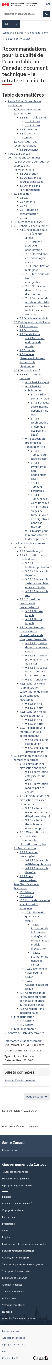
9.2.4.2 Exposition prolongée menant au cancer (36, 659)
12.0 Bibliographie (25, 1029)
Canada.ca (8, 32)
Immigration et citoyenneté (17, 1203)
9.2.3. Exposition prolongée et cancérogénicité (29, 603)
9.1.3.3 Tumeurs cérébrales (37, 487)
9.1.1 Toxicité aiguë (37, 382)
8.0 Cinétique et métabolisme (32, 322)
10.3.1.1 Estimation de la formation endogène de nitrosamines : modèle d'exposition (40, 936)
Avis (4, 1351)
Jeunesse (7, 1311)
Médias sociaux (10, 1331)
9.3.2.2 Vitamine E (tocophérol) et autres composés (36, 824)
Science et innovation (13, 1291)
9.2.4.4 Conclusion (36, 679)
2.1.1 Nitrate (32, 121)
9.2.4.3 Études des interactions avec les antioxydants (36, 671)
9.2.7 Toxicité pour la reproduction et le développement (32, 731)
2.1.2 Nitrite (32, 125)
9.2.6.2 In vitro (34, 723)
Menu (12, 24)
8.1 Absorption (28, 326)
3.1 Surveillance (29, 149)
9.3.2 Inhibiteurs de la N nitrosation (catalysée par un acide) (34, 800)
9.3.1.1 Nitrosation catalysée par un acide (36, 776)
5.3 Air (23, 205)
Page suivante (34, 1096)
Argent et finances (12, 1284)
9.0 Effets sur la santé (27, 370)
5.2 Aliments (27, 201)
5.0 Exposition (22, 193)
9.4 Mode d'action (25, 848)
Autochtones (9, 1298)
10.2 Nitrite (26, 896)
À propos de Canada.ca (14, 1344)
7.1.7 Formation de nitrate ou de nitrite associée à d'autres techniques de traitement (37, 306)
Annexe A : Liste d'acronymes (26, 1033)
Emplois (6, 1196)
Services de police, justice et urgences (22, 1264)
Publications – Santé (38, 32)
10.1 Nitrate (26, 892)
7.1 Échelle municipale (33, 229)
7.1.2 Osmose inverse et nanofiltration (33, 246)
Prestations (8, 1223)
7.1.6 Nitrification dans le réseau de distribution (36, 290)
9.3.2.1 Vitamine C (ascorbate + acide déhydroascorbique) (37, 812)
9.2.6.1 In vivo (33, 719)
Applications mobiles (13, 1337)
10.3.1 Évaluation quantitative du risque (35, 916)
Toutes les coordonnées (15, 1171)
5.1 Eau (23, 197)
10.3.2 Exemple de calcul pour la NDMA (36, 972)
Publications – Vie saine (17, 38)
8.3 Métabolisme (29, 334)
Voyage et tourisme (13, 1210)
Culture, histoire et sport (15, 1257)
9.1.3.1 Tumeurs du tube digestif (39, 454)
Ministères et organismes (16, 1178)
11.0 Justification (24, 1016)
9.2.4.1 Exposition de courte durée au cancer (37, 647)
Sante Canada (32, 1050)
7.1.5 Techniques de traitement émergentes (37, 278)
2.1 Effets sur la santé (32, 117)
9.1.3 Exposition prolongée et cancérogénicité (35, 442)
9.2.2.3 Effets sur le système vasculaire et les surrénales (37, 583)
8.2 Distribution (29, 330)
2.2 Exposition (28, 129)
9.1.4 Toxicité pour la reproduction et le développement (36, 535)
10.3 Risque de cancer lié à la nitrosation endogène (34, 904)
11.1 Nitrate (26, 1021)
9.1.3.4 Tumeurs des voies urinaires (40, 499)
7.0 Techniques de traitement (32, 226)
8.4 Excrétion (27, 350)
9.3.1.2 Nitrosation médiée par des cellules (36, 788)
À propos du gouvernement (17, 1185)
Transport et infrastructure (17, 1271)
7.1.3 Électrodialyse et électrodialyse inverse (37, 258)
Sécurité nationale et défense (18, 1250)
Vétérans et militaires (13, 1305)
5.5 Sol (23, 218)
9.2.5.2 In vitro (34, 707)
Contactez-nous (10, 1150)
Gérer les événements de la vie (19, 1318)
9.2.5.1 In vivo (33, 703)
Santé (20, 32)
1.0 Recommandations (27, 109)
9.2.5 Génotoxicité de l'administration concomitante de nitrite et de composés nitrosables (34, 691)
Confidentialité (10, 1358)
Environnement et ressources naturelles (24, 1244)
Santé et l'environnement (20, 1080)
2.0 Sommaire (22, 113)
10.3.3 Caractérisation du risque (36, 984)
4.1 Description (28, 173)
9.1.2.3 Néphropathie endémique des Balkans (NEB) (39, 426)
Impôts (6, 1237)
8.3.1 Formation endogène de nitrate (34, 342)
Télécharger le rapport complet (23, 1041)
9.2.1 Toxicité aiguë (31, 551)
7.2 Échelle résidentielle (33, 318)
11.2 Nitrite (26, 1025)
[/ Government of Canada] (19, 4)
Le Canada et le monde (14, 1277)
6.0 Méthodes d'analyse (28, 222)
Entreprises (8, 1217)
